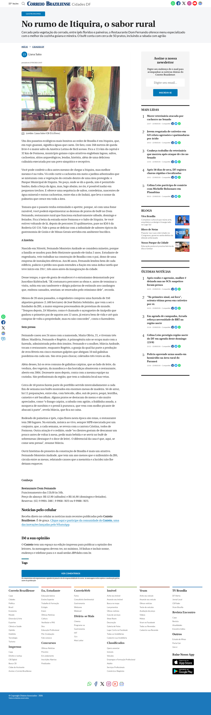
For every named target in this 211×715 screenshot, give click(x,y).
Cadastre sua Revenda (149, 630)
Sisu (43, 626)
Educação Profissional (50, 630)
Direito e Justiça (15, 656)
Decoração (111, 622)
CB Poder (176, 603)
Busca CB (12, 663)
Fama (76, 596)
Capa (11, 596)
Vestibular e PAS (48, 622)
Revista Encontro (183, 612)
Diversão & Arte (15, 618)
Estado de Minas (179, 639)
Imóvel (111, 590)
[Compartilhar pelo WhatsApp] (179, 124)
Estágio (44, 607)
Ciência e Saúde (15, 626)
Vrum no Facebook (147, 622)
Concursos (48, 643)
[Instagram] (189, 5)
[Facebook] (178, 5)
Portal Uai (176, 643)
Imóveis (110, 652)
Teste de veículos (147, 607)
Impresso (15, 646)
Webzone (78, 607)
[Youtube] (195, 5)
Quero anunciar (113, 648)
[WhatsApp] (173, 5)
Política (12, 603)
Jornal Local (177, 599)
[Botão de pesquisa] (22, 3)
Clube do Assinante (16, 667)
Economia (13, 611)
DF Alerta (176, 596)
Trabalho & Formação (50, 603)
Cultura (44, 618)
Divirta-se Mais (84, 616)
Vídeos (142, 615)
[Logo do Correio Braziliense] (48, 3)
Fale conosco (46, 638)
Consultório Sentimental (84, 599)
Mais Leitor (78, 640)
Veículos (110, 656)
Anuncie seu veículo (148, 599)
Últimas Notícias (48, 615)
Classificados (115, 643)
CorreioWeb (82, 590)
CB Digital (13, 659)
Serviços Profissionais (116, 667)
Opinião (12, 630)
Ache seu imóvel (113, 596)
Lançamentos (112, 607)
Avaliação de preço (147, 611)
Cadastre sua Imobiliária (117, 638)
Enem (43, 611)
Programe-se (79, 625)
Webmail (77, 611)
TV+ (76, 637)
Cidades (12, 599)
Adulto (109, 663)
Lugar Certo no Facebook (117, 630)
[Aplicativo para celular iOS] (183, 662)
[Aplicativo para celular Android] (183, 671)
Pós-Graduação (47, 634)
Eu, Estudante (50, 590)
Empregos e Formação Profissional (121, 659)
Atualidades (177, 625)
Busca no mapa (113, 603)
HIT (75, 633)
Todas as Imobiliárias (115, 634)
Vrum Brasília (177, 607)
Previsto (44, 652)
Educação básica (48, 596)
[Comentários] (3, 340)
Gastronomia (79, 603)
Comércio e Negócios (115, 671)
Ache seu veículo (146, 596)
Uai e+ (175, 647)
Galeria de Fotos (113, 626)
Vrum (143, 590)
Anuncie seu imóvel (115, 599)
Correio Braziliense (21, 590)
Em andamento (47, 656)
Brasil (11, 607)
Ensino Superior (47, 599)
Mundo (11, 615)
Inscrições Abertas (49, 659)
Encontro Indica (178, 629)
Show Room (112, 618)
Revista (175, 621)
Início (25, 47)
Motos (142, 618)
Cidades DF (81, 4)
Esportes (12, 622)
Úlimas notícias (113, 611)
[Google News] (200, 5)
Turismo (12, 641)
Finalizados (45, 663)
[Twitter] (184, 5)
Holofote (12, 634)
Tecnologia (13, 638)
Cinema (77, 621)
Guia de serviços (113, 615)
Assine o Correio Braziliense (20, 671)
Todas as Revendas (147, 626)
